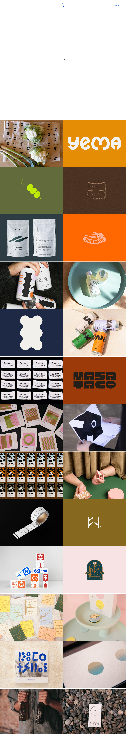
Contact (9, 5)
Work (4, 5)
